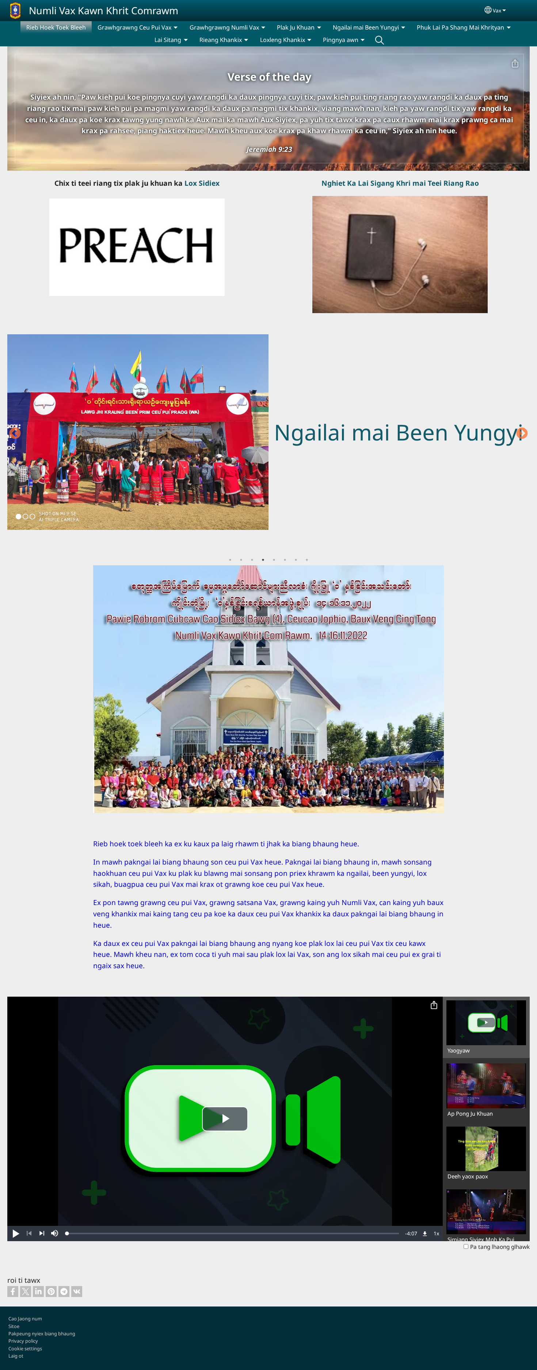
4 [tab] (263, 559)
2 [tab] (241, 559)
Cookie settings (25, 1348)
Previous (15, 434)
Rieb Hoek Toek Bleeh (56, 27)
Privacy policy (23, 1341)
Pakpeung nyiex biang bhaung (41, 1333)
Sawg (379, 40)
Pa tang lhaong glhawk (500, 1247)
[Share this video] (434, 1005)
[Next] (41, 1233)
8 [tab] (307, 559)
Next (522, 434)
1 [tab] (230, 559)
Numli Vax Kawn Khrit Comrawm (103, 10)
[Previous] (29, 1233)
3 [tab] (252, 559)
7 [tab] (296, 559)
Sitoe (13, 1326)
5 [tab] (274, 559)
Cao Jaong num (25, 1318)
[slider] (233, 1233)
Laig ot (15, 1355)
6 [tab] (285, 559)
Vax (497, 10)
